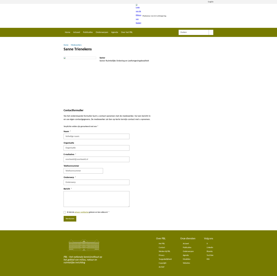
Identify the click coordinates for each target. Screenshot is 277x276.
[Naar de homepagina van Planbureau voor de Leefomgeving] (138, 16)
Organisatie (69, 143)
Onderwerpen (102, 32)
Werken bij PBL (164, 251)
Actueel (76, 32)
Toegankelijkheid (165, 259)
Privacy (161, 255)
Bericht (67, 189)
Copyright (162, 263)
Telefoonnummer (71, 166)
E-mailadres (69, 154)
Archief (161, 267)
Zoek (211, 32)
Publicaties (88, 32)
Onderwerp (69, 177)
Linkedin (210, 248)
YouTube (210, 255)
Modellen (186, 259)
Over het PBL (127, 32)
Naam (66, 131)
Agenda (114, 32)
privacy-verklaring (82, 212)
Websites (186, 263)
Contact (162, 248)
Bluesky (210, 251)
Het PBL (162, 244)
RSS (208, 259)
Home (67, 32)
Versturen (70, 219)
